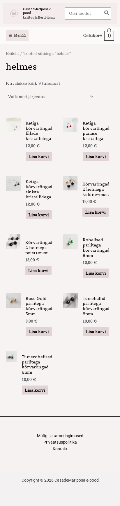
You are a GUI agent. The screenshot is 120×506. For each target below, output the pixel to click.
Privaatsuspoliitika (60, 442)
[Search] (107, 13)
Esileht (12, 53)
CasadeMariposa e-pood (37, 11)
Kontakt (60, 448)
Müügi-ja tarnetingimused (60, 435)
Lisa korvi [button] (39, 156)
